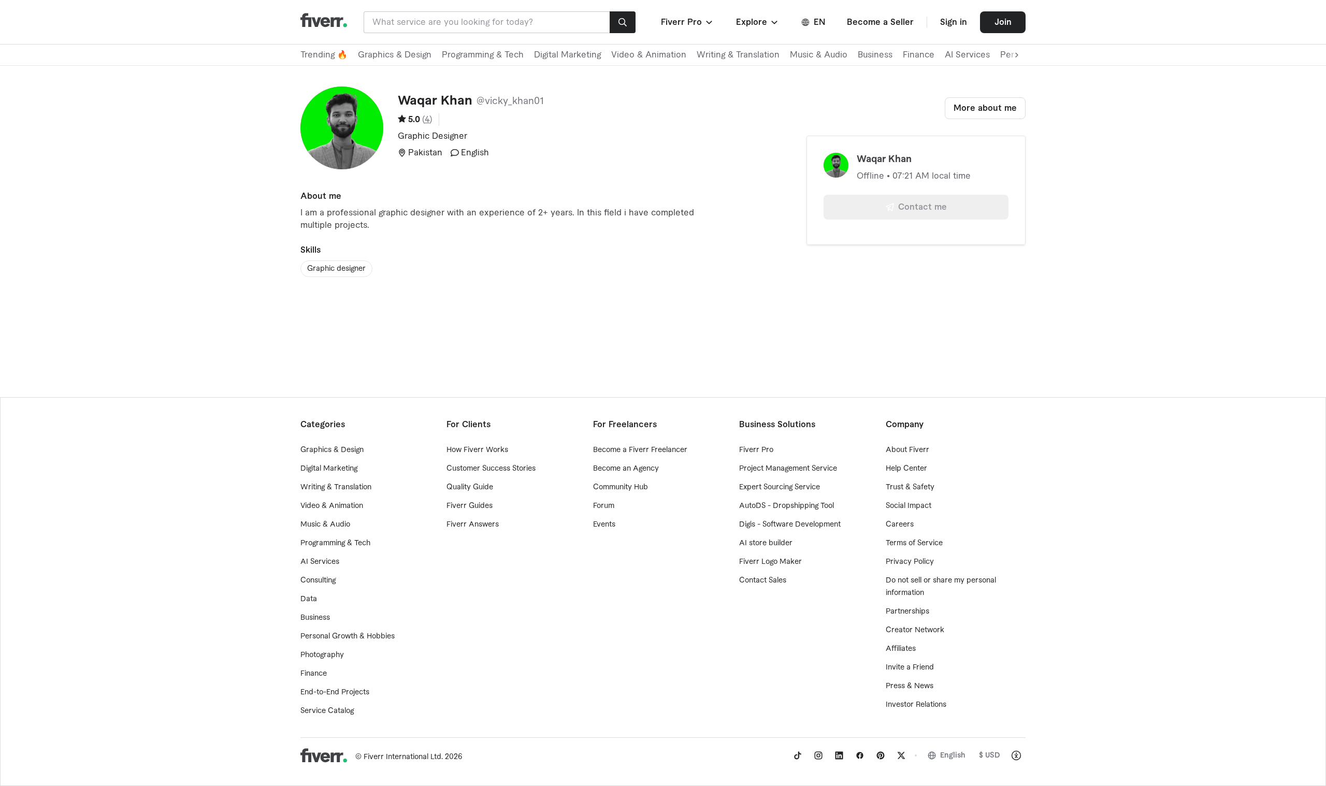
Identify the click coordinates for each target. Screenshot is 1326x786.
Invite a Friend (910, 667)
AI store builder (765, 543)
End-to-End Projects (334, 692)
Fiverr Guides (469, 506)
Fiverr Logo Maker (770, 561)
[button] (687, 22)
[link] (797, 755)
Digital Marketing (567, 55)
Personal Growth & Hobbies (347, 636)
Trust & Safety (910, 487)
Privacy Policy (910, 561)
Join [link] (1003, 22)
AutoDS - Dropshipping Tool (786, 506)
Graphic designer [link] (336, 268)
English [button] (952, 755)
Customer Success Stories (491, 468)
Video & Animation (648, 55)
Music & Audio (818, 55)
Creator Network (915, 630)
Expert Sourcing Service (779, 487)
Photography (322, 655)
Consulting (318, 580)
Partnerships (907, 611)
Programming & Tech (483, 55)
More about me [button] (985, 108)
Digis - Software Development (790, 524)
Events (604, 524)
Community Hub (620, 487)
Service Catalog (327, 711)
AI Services (967, 55)
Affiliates (901, 648)
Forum (603, 506)
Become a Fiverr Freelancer (640, 450)
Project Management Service (788, 468)
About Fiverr (907, 450)
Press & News (909, 686)
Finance (918, 55)
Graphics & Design (394, 55)
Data (308, 599)
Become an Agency (626, 468)
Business (875, 55)
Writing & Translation (738, 55)
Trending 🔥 (324, 55)
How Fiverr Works (477, 450)
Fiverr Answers (472, 524)
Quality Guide (469, 487)
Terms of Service (914, 543)
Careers (900, 524)
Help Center (906, 468)
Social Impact (908, 506)
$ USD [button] (989, 755)
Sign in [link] (953, 22)
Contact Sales (762, 580)
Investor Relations (916, 704)
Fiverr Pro (756, 450)
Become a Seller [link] (880, 22)
